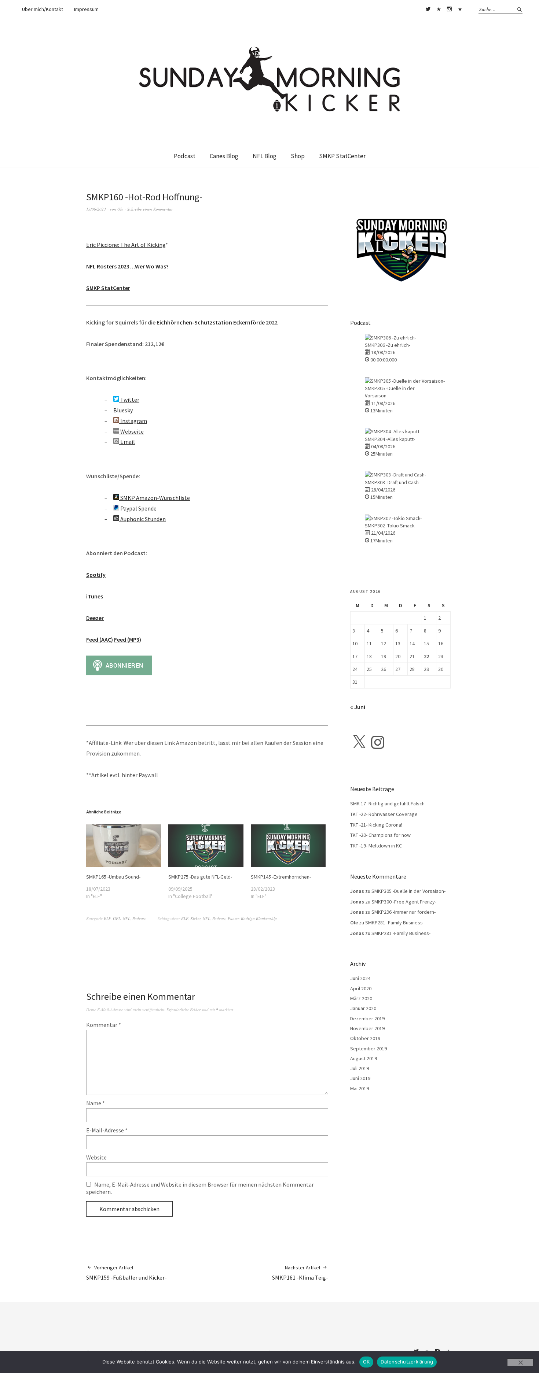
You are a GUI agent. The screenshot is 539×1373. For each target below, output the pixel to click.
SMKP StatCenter (342, 156)
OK (366, 1362)
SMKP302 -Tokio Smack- (390, 525)
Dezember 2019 (367, 1018)
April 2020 (360, 988)
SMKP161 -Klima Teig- (300, 1272)
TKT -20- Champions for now (380, 835)
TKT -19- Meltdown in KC (376, 845)
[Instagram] (377, 742)
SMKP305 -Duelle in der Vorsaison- (408, 891)
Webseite (131, 431)
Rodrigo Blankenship (259, 918)
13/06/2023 (96, 209)
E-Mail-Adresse (107, 1130)
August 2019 (363, 1058)
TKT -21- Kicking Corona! (376, 824)
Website (96, 1157)
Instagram (449, 9)
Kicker (195, 918)
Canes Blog (224, 156)
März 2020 (361, 998)
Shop (298, 156)
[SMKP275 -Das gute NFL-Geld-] (205, 845)
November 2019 (367, 1028)
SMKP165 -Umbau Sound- (113, 876)
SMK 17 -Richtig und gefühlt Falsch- (388, 803)
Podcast (184, 156)
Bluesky (438, 9)
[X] (359, 742)
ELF (107, 918)
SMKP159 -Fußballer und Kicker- (126, 1272)
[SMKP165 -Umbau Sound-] (123, 845)
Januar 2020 (363, 1008)
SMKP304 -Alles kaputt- (390, 439)
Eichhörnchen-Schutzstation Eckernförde (210, 322)
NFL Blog (264, 156)
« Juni (357, 706)
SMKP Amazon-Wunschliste (154, 497)
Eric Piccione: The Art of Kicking (125, 244)
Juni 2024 (360, 978)
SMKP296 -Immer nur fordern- (403, 912)
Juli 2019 (359, 1068)
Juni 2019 (360, 1078)
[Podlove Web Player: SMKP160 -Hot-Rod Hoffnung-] (207, 230)
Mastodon (459, 9)
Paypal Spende (138, 508)
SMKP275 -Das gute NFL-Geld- (200, 876)
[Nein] (520, 1362)
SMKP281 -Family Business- (394, 922)
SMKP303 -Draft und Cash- (392, 482)
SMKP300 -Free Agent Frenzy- (403, 901)
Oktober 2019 (365, 1038)
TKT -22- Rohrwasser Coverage (384, 814)
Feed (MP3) (127, 639)
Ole (120, 209)
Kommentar (103, 1024)
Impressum (86, 9)
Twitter (427, 9)
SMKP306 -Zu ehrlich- (387, 345)
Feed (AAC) (99, 639)
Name (95, 1103)
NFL (126, 918)
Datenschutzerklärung (407, 1362)
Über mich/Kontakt (42, 9)
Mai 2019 (359, 1088)
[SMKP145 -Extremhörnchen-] (288, 845)
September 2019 (368, 1048)
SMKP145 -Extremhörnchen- (281, 876)
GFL (117, 918)
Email (127, 441)
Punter (233, 918)
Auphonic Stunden (142, 519)
